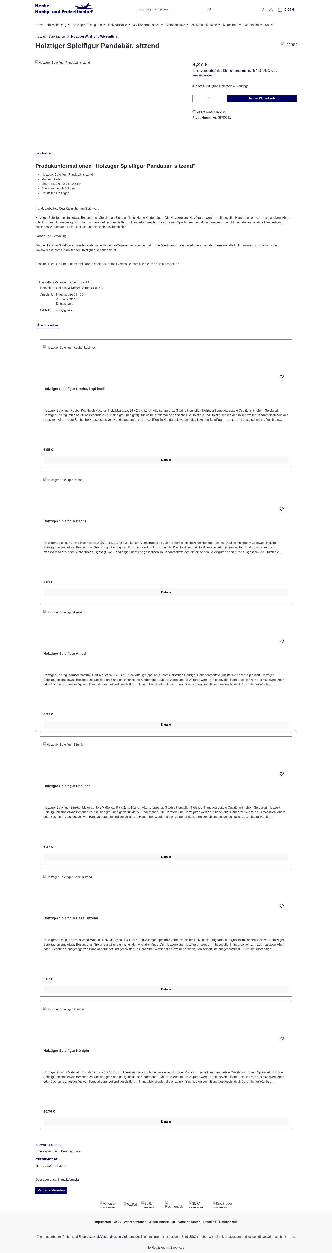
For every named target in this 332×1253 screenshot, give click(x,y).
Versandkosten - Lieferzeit (197, 1222)
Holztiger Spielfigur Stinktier (66, 786)
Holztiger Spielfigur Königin (66, 1051)
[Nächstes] (296, 732)
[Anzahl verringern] (196, 98)
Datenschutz (228, 1222)
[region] (110, 101)
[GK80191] (109, 101)
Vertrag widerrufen (51, 1190)
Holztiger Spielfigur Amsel (64, 653)
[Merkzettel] (261, 9)
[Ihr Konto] (271, 9)
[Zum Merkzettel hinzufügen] (282, 377)
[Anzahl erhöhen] (222, 98)
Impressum (103, 1222)
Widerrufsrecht (135, 1222)
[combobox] (171, 9)
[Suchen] (208, 9)
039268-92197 (46, 1159)
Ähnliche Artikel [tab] (48, 325)
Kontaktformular (69, 1179)
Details (166, 460)
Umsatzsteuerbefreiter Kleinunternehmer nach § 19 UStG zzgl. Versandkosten (234, 73)
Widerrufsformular (162, 1222)
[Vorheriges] (36, 732)
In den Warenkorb (262, 98)
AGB (117, 1222)
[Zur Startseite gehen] (64, 8)
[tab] (44, 153)
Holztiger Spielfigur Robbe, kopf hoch (74, 389)
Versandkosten (110, 1236)
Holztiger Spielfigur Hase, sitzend (70, 918)
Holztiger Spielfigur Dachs (64, 521)
